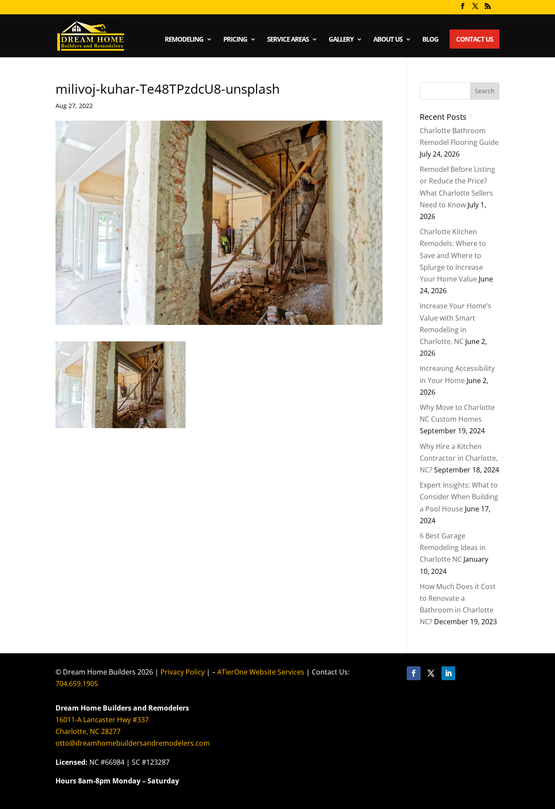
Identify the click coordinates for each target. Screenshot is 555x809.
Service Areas (288, 39)
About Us (387, 39)
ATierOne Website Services (260, 672)
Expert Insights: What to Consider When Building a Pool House (459, 496)
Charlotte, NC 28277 (88, 731)
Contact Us (474, 39)
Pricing (235, 39)
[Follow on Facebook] (414, 673)
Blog (430, 39)
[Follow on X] (431, 673)
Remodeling (184, 39)
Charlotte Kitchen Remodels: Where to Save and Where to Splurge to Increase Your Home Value (453, 255)
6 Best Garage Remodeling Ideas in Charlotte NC (453, 547)
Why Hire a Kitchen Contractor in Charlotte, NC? (459, 458)
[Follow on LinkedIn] (448, 673)
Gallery (341, 39)
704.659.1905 (77, 683)
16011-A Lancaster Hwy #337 (102, 719)
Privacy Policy (182, 672)
